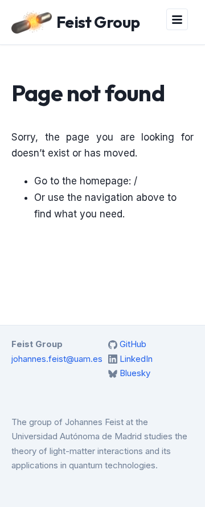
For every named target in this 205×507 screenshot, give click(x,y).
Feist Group (98, 22)
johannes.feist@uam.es (56, 358)
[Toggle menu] (177, 19)
